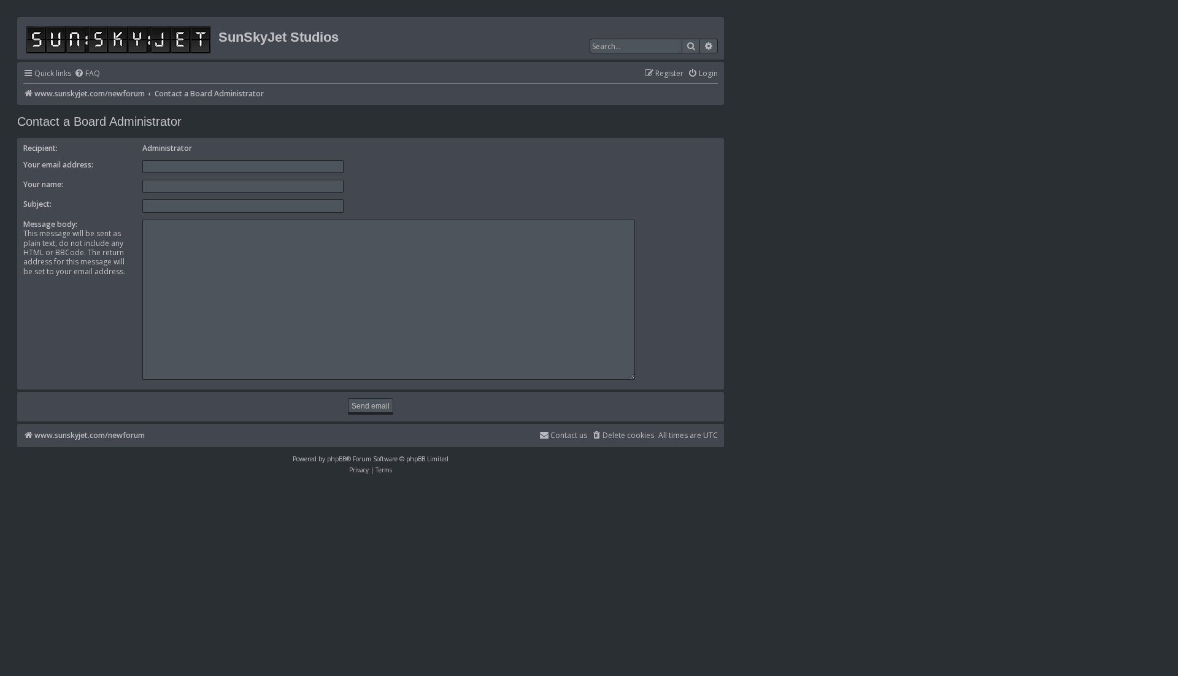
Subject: (37, 204)
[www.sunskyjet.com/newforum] (119, 37)
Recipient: (40, 148)
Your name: (43, 184)
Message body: (50, 224)
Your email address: (58, 164)
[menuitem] (87, 74)
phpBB (336, 459)
